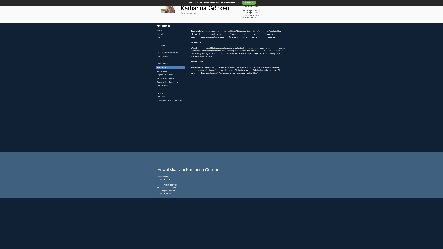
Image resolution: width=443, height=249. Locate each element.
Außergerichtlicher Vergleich (167, 52)
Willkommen (161, 30)
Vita (158, 38)
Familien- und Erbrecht (165, 78)
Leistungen (161, 45)
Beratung (160, 49)
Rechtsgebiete (162, 64)
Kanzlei (160, 34)
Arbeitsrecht (161, 67)
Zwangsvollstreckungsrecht (167, 82)
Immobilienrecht (163, 86)
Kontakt (160, 93)
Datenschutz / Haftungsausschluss (170, 100)
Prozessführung (163, 56)
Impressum (161, 97)
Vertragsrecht (162, 71)
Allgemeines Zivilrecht (165, 75)
